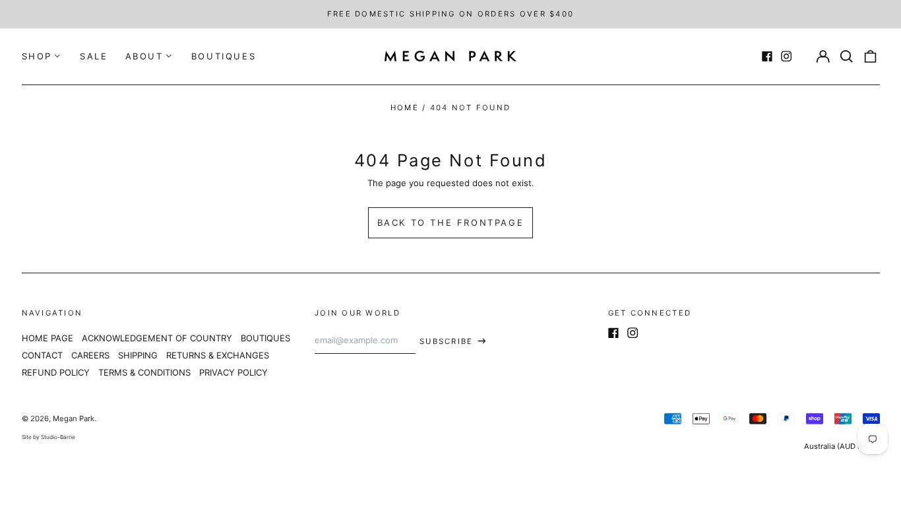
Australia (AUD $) (835, 446)
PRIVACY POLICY (233, 372)
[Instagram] (786, 56)
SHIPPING (138, 355)
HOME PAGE (47, 338)
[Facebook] (767, 56)
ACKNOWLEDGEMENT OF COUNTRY (157, 338)
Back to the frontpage (450, 222)
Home (404, 107)
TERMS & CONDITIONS (144, 372)
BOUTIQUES (223, 56)
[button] (846, 56)
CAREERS (90, 355)
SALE (94, 56)
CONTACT (42, 355)
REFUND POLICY (56, 372)
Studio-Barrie (58, 437)
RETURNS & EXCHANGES (217, 355)
